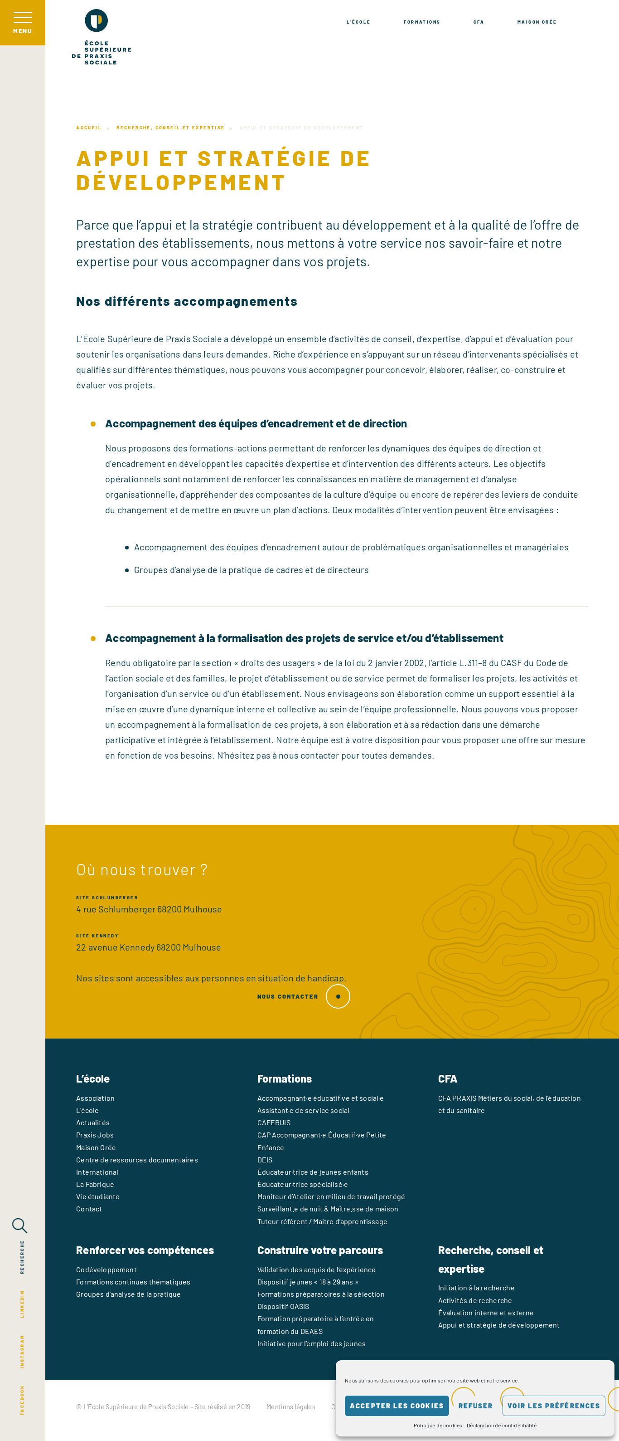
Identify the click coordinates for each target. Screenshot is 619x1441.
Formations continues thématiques (133, 1281)
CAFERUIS (273, 1122)
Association (95, 1097)
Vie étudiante (98, 1196)
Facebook (21, 1400)
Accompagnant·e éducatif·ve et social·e (320, 1097)
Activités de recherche (475, 1300)
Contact (89, 1208)
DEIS (265, 1159)
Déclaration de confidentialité (502, 1425)
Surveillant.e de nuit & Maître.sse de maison (328, 1208)
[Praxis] (101, 36)
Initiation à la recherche (476, 1287)
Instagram (21, 1352)
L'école (359, 22)
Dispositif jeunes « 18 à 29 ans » (308, 1281)
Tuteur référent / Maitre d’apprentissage (322, 1221)
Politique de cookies (438, 1425)
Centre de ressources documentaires (137, 1159)
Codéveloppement (106, 1269)
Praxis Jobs (95, 1134)
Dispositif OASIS (283, 1306)
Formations (422, 22)
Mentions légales (290, 1407)
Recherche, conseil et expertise (170, 127)
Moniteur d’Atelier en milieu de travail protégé (331, 1196)
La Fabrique (95, 1184)
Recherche (21, 1257)
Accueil (89, 127)
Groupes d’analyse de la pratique (128, 1293)
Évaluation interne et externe (486, 1312)
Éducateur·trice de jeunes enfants (312, 1171)
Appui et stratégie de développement (499, 1324)
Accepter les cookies (397, 1406)
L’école (87, 1110)
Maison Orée (537, 22)
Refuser (476, 1406)
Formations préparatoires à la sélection (321, 1293)
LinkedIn (21, 1304)
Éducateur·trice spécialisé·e (302, 1184)
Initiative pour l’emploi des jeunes (311, 1343)
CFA (479, 22)
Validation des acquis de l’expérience (316, 1269)
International (97, 1171)
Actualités (93, 1122)
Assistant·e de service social (303, 1110)
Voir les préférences (554, 1406)
